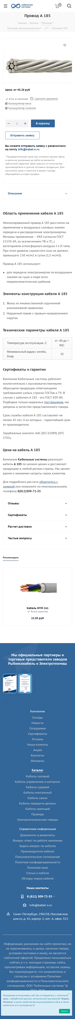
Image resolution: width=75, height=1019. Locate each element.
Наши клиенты (37, 744)
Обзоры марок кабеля (38, 878)
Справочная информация (37, 829)
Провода (37, 814)
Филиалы (37, 761)
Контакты (37, 755)
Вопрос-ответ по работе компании (37, 840)
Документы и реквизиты (37, 835)
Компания (37, 711)
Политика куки (37, 867)
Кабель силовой (37, 776)
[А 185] (37, 66)
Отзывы (37, 739)
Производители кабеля (37, 851)
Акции (37, 750)
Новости (37, 723)
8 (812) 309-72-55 (39, 896)
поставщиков (53, 402)
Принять (64, 1011)
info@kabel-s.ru (28, 149)
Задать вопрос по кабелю (37, 846)
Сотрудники (37, 728)
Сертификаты (37, 734)
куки (5, 998)
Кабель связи (37, 798)
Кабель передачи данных (37, 803)
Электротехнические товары (37, 819)
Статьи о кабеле (37, 873)
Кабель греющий (37, 809)
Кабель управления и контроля (37, 782)
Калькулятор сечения (22, 108)
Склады (37, 717)
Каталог (37, 770)
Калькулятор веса (19, 103)
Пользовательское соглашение (37, 857)
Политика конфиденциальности (37, 862)
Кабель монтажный (37, 792)
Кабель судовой (37, 787)
